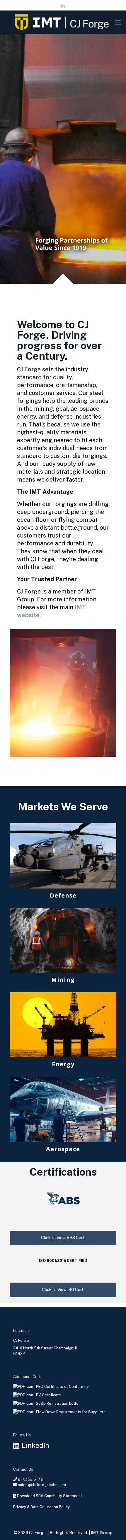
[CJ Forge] (63, 22)
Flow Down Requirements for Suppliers (70, 1412)
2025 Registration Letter (58, 1403)
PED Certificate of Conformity (62, 1386)
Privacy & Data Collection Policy (41, 1507)
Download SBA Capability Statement (49, 1496)
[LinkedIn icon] (63, 5)
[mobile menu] (118, 22)
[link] (63, 862)
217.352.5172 (30, 1479)
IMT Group (102, 1532)
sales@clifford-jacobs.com (42, 1485)
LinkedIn (35, 1445)
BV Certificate (48, 1395)
